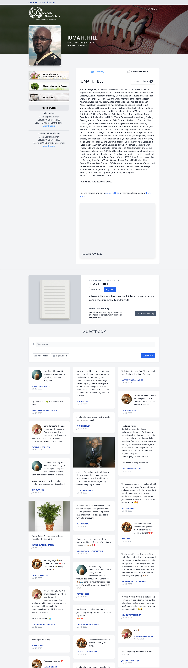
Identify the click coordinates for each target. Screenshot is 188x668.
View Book (95, 289)
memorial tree (112, 193)
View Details (49, 125)
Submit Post (148, 356)
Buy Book (110, 289)
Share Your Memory (145, 313)
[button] (49, 516)
